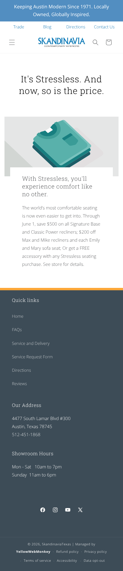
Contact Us (104, 27)
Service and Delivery (31, 343)
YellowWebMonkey (33, 552)
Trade (18, 27)
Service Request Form (32, 357)
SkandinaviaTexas (56, 544)
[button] (12, 42)
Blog (47, 27)
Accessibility (67, 560)
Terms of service (37, 560)
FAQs (17, 330)
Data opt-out (94, 560)
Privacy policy (95, 552)
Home (17, 316)
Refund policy (67, 552)
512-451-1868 (26, 435)
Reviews (19, 384)
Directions (75, 27)
